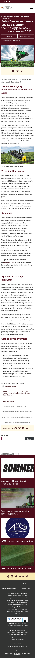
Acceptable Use (26, 653)
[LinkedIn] (22, 71)
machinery (18, 393)
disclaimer (20, 639)
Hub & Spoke (20, 650)
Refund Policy (17, 654)
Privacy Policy (17, 653)
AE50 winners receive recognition (17, 541)
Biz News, (4, 16)
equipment (18, 392)
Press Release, (25, 16)
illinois (23, 392)
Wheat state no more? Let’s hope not (14, 406)
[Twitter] (17, 71)
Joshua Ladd (11, 393)
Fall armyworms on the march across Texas (16, 423)
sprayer (9, 395)
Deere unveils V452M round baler (16, 568)
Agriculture (11, 392)
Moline (24, 393)
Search (29, 439)
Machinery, (17, 16)
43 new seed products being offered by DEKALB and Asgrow (17, 417)
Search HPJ (5, 435)
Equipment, (10, 16)
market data (23, 623)
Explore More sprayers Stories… (12, 40)
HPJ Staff (10, 36)
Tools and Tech (6, 18)
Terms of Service (9, 653)
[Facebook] (12, 71)
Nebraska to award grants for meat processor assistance (17, 412)
